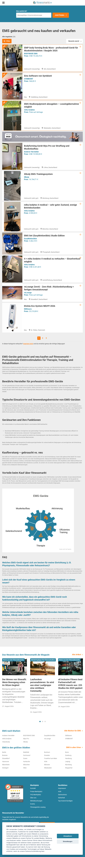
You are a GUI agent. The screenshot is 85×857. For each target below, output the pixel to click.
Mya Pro (26, 738)
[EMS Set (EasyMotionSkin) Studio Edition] (12, 243)
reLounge (28, 293)
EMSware (28, 309)
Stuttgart (5, 768)
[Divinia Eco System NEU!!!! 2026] (12, 318)
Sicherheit (61, 798)
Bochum (47, 752)
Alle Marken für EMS (72, 731)
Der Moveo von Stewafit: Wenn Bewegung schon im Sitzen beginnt (14, 682)
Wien (25, 768)
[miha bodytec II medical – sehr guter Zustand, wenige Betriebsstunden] (12, 216)
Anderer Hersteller (31, 152)
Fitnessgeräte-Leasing (37, 807)
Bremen (5, 755)
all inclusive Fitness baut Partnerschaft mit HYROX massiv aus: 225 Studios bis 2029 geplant (70, 683)
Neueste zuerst (73, 41)
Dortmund (26, 755)
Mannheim (6, 764)
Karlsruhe (26, 761)
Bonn (67, 752)
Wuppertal (68, 768)
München (26, 764)
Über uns (33, 798)
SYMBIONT (28, 79)
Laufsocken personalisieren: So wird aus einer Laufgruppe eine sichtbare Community (42, 685)
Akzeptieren (67, 836)
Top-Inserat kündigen (65, 801)
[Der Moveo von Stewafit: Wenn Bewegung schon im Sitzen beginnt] (14, 666)
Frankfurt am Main (50, 758)
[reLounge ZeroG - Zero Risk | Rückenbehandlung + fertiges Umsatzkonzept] (12, 293)
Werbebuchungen (36, 801)
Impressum (62, 788)
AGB (59, 791)
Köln (45, 761)
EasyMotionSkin (30, 239)
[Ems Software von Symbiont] (12, 86)
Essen (25, 758)
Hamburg (68, 758)
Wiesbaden (48, 768)
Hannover (5, 761)
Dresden (47, 755)
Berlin (4, 752)
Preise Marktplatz (36, 791)
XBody (26, 177)
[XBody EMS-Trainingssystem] (12, 186)
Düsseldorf (6, 758)
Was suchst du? (21, 11)
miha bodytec (29, 110)
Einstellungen (67, 841)
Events (32, 804)
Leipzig (67, 761)
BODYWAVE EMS (31, 54)
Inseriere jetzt (28, 344)
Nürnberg (68, 764)
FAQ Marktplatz (35, 794)
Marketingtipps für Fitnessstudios (43, 660)
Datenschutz (62, 794)
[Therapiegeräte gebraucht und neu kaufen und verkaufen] (42, 2)
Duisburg (68, 755)
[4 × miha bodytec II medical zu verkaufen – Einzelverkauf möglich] (12, 269)
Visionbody (6, 742)
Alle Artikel (76, 655)
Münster (47, 764)
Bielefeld (26, 752)
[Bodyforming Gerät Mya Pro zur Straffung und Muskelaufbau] (12, 156)
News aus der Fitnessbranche (13, 660)
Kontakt (33, 788)
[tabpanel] (15, 683)
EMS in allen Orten (73, 747)
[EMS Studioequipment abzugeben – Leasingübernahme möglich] (12, 115)
